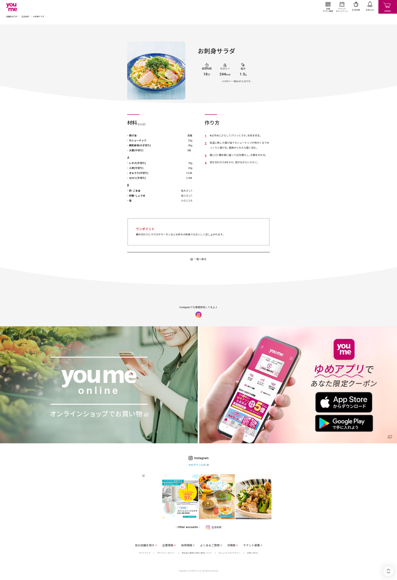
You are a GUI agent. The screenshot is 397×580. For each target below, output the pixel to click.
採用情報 (186, 545)
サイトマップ (144, 553)
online (387, 7)
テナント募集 (251, 545)
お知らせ (370, 7)
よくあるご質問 (210, 545)
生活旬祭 (356, 7)
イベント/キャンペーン (342, 7)
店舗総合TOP (11, 17)
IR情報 (231, 545)
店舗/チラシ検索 (328, 7)
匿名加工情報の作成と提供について (197, 553)
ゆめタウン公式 (197, 464)
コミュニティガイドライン (229, 553)
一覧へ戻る (200, 259)
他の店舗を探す (144, 545)
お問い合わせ (252, 553)
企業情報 (167, 545)
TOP (388, 571)
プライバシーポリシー (166, 553)
